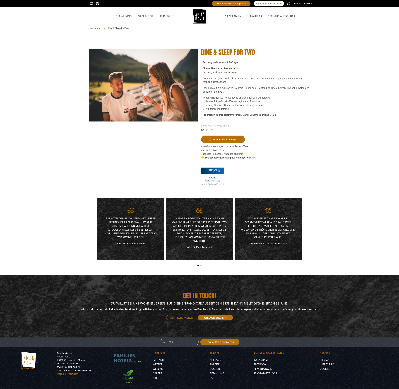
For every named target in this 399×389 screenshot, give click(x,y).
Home (92, 28)
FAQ (212, 378)
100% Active (145, 16)
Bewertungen (263, 369)
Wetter (157, 364)
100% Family (233, 16)
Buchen (215, 369)
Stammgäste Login (266, 373)
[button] (198, 265)
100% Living (124, 16)
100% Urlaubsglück (281, 16)
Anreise (215, 364)
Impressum (327, 364)
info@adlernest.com (67, 373)
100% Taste (167, 16)
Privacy (325, 360)
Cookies (325, 369)
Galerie (157, 373)
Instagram (261, 360)
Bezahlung (217, 373)
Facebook (260, 364)
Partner (158, 360)
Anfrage (215, 360)
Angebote (101, 28)
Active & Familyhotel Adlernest (212, 184)
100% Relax (254, 16)
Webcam (158, 369)
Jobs (155, 378)
